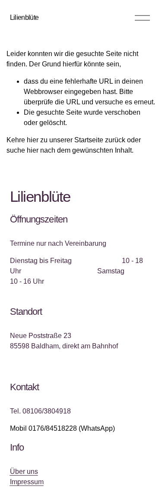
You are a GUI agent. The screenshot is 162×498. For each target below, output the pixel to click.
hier (32, 140)
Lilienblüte (24, 17)
